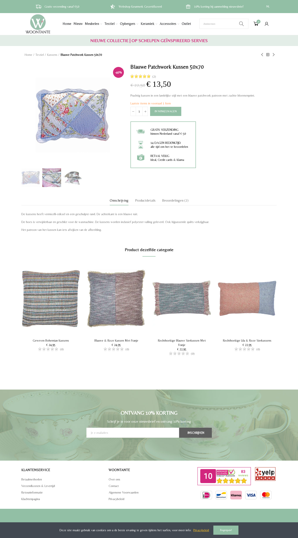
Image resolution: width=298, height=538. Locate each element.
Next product (273, 55)
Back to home (268, 55)
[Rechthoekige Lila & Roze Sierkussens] (247, 298)
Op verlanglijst (69, 269)
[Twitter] (145, 518)
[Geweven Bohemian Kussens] (50, 298)
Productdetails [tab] (145, 200)
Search (241, 24)
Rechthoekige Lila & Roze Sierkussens (247, 340)
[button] (9, 318)
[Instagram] (160, 518)
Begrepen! (226, 530)
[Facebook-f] (137, 518)
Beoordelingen (175, 200)
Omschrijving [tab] (119, 200)
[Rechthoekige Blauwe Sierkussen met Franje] (181, 298)
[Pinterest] (153, 518)
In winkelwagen (166, 111)
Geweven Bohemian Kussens (51, 340)
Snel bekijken (69, 278)
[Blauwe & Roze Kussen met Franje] (116, 298)
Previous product (262, 55)
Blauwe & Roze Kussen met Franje (116, 340)
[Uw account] (266, 23)
